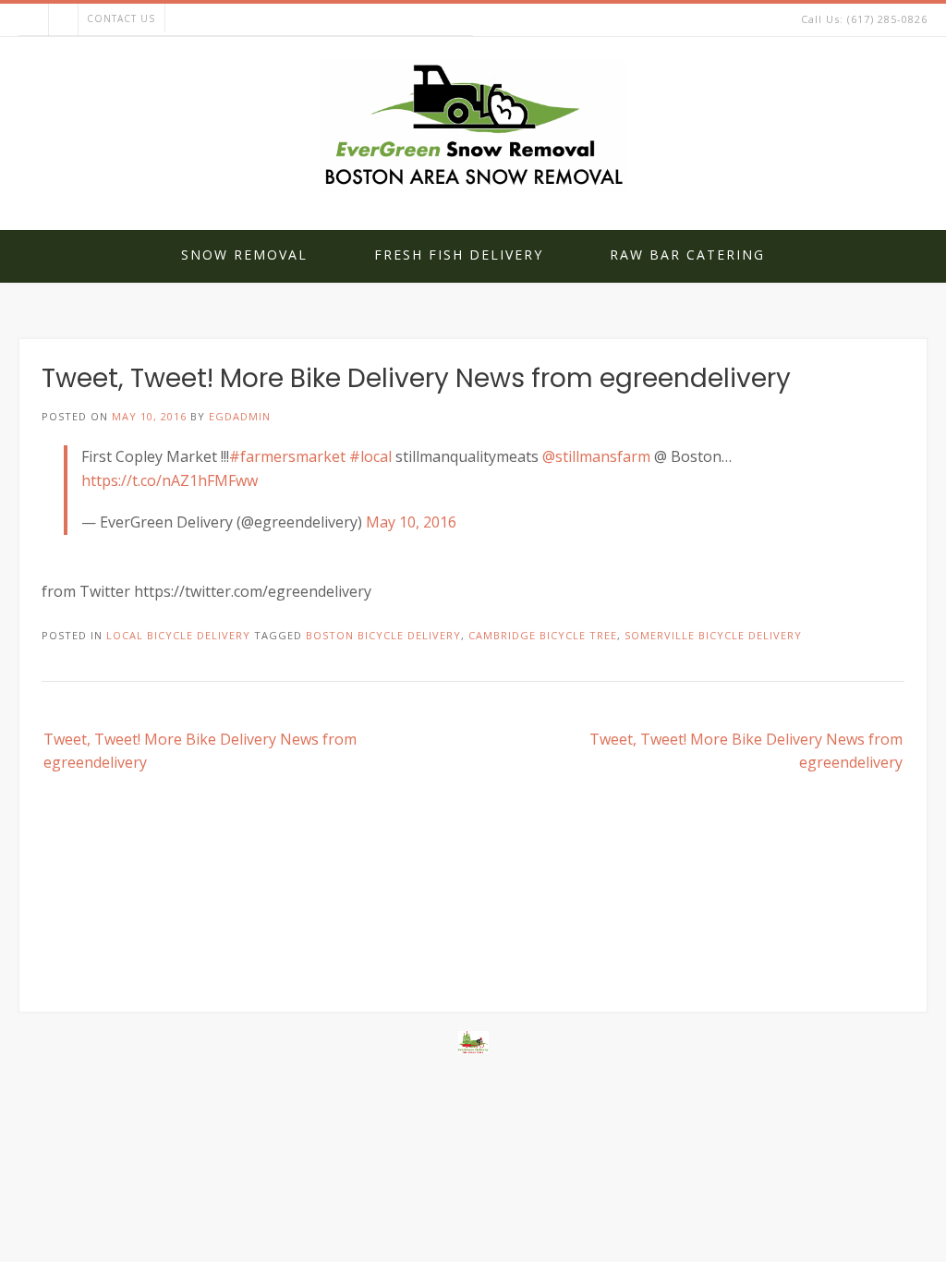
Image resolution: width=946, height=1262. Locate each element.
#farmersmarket (287, 456)
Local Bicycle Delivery (178, 635)
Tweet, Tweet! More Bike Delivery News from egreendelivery (200, 751)
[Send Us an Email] (33, 20)
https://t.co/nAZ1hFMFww (169, 480)
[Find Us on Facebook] (63, 20)
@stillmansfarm (596, 456)
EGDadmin (240, 416)
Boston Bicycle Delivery (383, 635)
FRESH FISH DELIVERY (458, 254)
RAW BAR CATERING (687, 254)
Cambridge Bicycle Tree (542, 635)
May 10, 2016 (411, 522)
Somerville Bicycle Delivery (713, 635)
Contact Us (121, 18)
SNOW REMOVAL (244, 254)
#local (370, 456)
